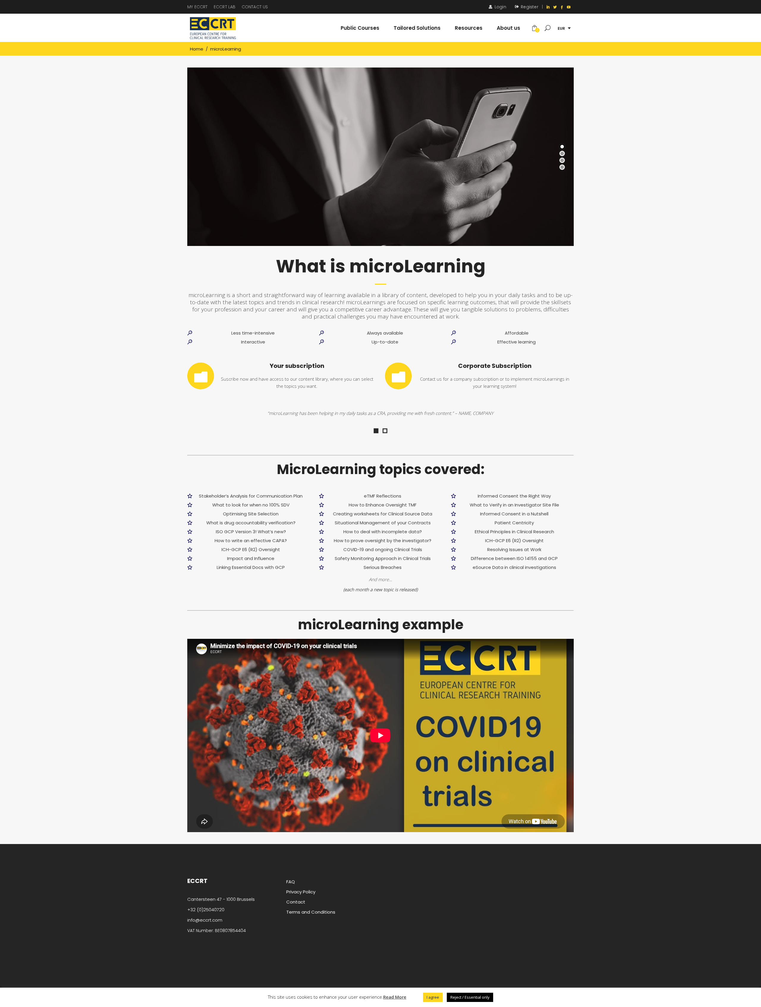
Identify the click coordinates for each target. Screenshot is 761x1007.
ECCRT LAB (225, 7)
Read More (394, 997)
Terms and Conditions (310, 912)
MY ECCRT (197, 7)
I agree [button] (433, 997)
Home (196, 49)
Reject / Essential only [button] (470, 997)
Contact (295, 902)
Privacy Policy (300, 892)
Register (529, 7)
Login (500, 7)
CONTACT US (255, 7)
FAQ (290, 882)
